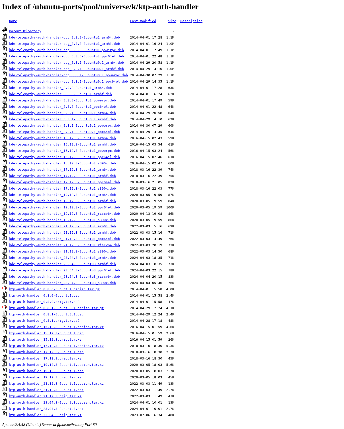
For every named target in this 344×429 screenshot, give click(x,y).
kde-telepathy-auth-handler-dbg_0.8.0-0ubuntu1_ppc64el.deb (66, 56)
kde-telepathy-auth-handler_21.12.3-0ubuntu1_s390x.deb (62, 251)
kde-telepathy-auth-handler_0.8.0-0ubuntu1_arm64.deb (60, 88)
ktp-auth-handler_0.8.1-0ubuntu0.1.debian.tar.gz (56, 308)
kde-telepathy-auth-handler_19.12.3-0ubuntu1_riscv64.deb (64, 214)
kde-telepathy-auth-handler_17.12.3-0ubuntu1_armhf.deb (62, 176)
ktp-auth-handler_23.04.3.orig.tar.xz (45, 415)
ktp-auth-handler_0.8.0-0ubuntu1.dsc (44, 295)
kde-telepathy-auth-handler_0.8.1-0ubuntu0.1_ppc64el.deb (64, 132)
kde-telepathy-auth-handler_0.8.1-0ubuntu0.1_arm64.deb (62, 113)
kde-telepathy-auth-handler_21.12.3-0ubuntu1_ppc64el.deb (64, 239)
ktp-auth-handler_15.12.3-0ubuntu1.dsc (46, 333)
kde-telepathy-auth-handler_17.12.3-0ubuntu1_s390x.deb (62, 188)
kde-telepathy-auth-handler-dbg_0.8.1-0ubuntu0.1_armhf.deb (66, 69)
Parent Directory (25, 31)
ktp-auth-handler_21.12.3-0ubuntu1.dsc (46, 390)
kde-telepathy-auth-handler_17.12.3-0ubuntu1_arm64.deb (62, 169)
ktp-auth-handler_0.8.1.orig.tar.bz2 (44, 321)
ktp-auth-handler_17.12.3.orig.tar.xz (45, 358)
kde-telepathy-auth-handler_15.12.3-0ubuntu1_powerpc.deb (64, 151)
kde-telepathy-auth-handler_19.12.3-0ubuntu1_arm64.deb (62, 195)
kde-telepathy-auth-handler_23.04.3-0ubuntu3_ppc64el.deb (64, 270)
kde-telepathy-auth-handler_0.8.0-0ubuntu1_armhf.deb (60, 94)
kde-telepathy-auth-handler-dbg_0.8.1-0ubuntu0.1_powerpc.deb (68, 75)
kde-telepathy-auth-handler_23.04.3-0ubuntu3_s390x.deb (62, 283)
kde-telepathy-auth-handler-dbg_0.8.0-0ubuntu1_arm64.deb (64, 37)
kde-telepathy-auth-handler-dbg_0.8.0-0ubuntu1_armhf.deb (64, 44)
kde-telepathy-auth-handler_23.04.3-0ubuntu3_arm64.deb (62, 258)
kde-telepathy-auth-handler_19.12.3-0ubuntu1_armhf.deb (62, 201)
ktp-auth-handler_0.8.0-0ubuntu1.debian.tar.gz (54, 289)
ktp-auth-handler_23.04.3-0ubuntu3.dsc (46, 409)
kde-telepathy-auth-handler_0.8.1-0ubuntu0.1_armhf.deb (62, 119)
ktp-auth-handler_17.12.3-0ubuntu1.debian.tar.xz (56, 346)
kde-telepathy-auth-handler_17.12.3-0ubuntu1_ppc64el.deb (64, 182)
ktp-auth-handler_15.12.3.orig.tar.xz (45, 339)
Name (13, 21)
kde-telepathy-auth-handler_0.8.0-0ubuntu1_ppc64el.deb (62, 107)
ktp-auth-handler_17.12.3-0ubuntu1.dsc (46, 352)
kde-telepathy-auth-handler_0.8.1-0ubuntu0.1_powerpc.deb (64, 125)
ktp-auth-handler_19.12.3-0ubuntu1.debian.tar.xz (56, 365)
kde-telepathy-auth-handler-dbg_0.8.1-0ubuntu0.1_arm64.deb (66, 62)
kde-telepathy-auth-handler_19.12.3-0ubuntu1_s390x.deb (62, 220)
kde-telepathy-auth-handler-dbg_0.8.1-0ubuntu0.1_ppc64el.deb (68, 81)
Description (191, 21)
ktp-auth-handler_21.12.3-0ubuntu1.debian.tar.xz (56, 383)
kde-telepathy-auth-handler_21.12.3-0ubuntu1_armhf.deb (62, 232)
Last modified (143, 21)
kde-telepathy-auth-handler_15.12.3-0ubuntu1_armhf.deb (62, 144)
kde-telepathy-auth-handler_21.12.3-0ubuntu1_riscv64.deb (64, 245)
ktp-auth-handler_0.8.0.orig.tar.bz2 (44, 302)
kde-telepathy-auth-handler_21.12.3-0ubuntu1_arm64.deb (62, 226)
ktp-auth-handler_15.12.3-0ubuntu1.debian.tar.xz (56, 327)
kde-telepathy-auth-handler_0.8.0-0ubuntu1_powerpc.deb (62, 100)
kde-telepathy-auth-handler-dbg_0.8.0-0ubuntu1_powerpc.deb (66, 50)
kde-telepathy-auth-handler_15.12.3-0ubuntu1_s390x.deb (62, 163)
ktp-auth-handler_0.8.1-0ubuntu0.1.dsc (46, 314)
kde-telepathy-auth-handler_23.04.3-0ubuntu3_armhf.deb (62, 264)
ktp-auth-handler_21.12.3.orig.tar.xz (45, 396)
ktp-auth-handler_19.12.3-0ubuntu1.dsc (46, 371)
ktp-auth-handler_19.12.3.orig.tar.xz (45, 377)
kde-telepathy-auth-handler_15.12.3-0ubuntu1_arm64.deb (62, 138)
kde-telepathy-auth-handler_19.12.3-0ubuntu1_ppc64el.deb (64, 207)
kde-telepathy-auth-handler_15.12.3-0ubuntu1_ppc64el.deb (64, 157)
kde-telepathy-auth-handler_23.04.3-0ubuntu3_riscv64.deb (64, 276)
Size (172, 21)
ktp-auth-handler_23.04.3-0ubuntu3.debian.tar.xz (56, 402)
